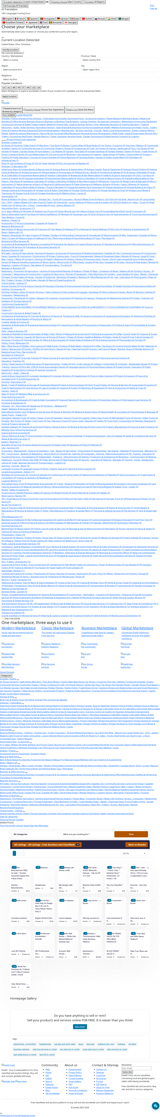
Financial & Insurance (13, 397)
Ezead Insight (75, 1069)
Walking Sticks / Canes (74, 193)
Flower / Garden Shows (24, 151)
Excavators (123, 484)
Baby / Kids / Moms (54, 334)
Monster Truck (114, 498)
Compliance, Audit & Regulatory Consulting (23, 546)
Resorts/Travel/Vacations (62, 280)
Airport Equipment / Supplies (32, 223)
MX (28, 87)
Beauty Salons (25, 528)
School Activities (51, 157)
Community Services (32, 148)
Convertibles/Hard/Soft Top (117, 211)
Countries (101, 1075)
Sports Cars (106, 214)
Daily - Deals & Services (14, 331)
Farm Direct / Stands (55, 349)
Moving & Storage (80, 427)
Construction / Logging (40, 274)
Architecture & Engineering (16, 316)
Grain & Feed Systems (13, 388)
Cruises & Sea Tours (68, 582)
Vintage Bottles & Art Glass (141, 187)
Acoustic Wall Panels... (64, 952)
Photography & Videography (99, 325)
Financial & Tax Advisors (65, 244)
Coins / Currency (145, 175)
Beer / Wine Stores (12, 346)
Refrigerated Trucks (123, 418)
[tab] (47, 844)
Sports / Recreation (33, 265)
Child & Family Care (36, 507)
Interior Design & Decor (57, 427)
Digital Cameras (65, 537)
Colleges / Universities (105, 364)
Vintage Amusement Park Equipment (86, 187)
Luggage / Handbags (90, 292)
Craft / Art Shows (99, 148)
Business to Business (13, 268)
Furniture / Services (35, 259)
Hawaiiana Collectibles (35, 181)
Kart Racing (99, 498)
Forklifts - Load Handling (120, 274)
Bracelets (7, 445)
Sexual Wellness (101, 229)
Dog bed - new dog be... (138, 886)
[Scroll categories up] (3, 140)
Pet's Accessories (68, 163)
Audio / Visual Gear (45, 537)
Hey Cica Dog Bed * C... (115, 886)
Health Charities (125, 286)
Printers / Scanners (142, 298)
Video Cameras (56, 540)
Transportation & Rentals (103, 585)
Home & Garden (33, 340)
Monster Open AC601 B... (92, 886)
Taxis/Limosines (122, 214)
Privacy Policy (75, 1072)
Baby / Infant (20, 292)
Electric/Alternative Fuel (14, 214)
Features (50, 1084)
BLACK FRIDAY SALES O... (113, 952)
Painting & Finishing (145, 316)
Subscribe (127, 1072)
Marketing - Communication (133, 457)
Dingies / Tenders (52, 235)
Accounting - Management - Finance (20, 451)
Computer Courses (12, 469)
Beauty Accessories (27, 229)
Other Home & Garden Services (129, 597)
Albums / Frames (25, 537)
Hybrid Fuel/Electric (49, 214)
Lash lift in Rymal (18, 951)
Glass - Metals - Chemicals (106, 801)
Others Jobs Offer (32, 460)
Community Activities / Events (140, 682)
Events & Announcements (74, 385)
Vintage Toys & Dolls (27, 193)
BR (14, 87)
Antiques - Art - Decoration (16, 406)
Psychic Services (128, 528)
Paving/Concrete (83, 487)
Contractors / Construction (34, 256)
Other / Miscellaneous (54, 510)
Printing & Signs (124, 325)
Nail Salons (111, 528)
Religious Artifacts (103, 184)
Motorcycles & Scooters (99, 202)
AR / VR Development (41, 603)
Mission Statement (105, 1090)
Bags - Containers (102, 271)
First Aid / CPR (30, 367)
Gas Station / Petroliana (88, 714)
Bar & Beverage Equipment (42, 519)
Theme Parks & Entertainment (74, 585)
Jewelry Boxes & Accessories (39, 445)
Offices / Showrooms (117, 573)
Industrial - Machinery (58, 277)
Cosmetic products (19, 918)
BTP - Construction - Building (16, 454)
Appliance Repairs (11, 427)
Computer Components (61, 298)
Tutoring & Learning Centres (115, 358)
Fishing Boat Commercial (75, 235)
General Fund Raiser (104, 286)
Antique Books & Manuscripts (36, 169)
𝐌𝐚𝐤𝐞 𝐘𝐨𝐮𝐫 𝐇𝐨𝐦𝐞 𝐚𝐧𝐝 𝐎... (138, 952)
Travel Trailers (57, 567)
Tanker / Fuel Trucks (35, 421)
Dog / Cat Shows (140, 148)
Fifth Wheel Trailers (75, 564)
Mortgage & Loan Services (137, 400)
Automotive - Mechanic (144, 451)
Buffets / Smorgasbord (34, 346)
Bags (5, 394)
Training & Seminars (28, 478)
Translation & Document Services (43, 247)
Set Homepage (53, 1093)
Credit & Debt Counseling (45, 400)
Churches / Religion (136, 145)
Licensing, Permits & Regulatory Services (33, 552)
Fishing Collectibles (87, 178)
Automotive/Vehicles (62, 271)
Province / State (88, 56)
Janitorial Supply (11, 522)
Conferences (81, 148)
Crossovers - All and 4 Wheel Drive (79, 199)
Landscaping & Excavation (119, 316)
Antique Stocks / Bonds (87, 172)
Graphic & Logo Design (45, 606)
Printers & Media (131, 537)
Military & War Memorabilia (83, 181)
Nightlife (113, 475)
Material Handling (34, 487)
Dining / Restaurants (13, 349)
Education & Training (13, 355)
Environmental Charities (80, 286)
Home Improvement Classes (53, 367)
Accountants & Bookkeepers (16, 400)
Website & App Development (17, 609)
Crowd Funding (76, 1078)
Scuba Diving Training (25, 370)
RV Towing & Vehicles (22, 567)
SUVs (95, 214)
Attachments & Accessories (41, 484)
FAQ (70, 1084)
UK (38, 87)
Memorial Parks (96, 528)
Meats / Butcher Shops (122, 349)
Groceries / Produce (12, 340)
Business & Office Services (15, 241)
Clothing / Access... (144, 271)
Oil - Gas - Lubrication (121, 277)
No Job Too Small (11, 504)
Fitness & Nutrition (64, 412)
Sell (47, 1075)
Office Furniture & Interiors (34, 522)
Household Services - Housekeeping (20, 457)
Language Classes (32, 469)
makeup (121, 1044)
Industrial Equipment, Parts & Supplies (105, 436)
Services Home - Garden (14, 591)
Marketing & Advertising (118, 244)
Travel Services (125, 585)
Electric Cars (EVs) (107, 199)
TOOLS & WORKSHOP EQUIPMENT (126, 307)
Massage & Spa (77, 528)
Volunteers (135, 157)
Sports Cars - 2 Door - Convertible (33, 205)
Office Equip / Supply (83, 262)
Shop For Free (102, 1087)
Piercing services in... (91, 918)
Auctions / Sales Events (26, 145)
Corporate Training (31, 358)
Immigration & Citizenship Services (140, 546)
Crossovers (139, 211)
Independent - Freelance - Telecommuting (60, 457)
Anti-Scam (73, 1087)
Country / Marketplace (12, 56)
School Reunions (69, 157)
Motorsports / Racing (14, 495)
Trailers (101, 421)
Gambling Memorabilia (137, 178)
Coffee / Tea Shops (104, 346)
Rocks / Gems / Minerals (127, 184)
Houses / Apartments (79, 573)
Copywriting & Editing (72, 325)
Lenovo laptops (65, 918)
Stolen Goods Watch (117, 157)
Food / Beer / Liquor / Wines (128, 786)
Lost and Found (57, 154)
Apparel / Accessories (58, 253)
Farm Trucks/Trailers (99, 385)
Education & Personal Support (92, 507)
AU (9, 87)
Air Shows (8, 145)
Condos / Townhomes (37, 573)
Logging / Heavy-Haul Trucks (97, 418)
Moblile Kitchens (144, 349)
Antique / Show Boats (13, 235)
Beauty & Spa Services (41, 412)
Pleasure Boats (27, 238)
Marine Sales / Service (101, 789)
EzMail (49, 1078)
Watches (96, 445)
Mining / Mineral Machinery (58, 487)
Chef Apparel (83, 519)
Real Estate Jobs (72, 460)
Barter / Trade (10, 385)
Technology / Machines (129, 522)
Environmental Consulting (42, 436)
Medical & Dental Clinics (87, 412)
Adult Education (35, 364)
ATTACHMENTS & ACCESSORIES (18, 307)
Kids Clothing (70, 292)
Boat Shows (93, 145)
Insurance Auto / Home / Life (101, 259)
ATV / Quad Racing (12, 498)
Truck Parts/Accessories (144, 214)
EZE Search (101, 1084)
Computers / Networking (15, 274)
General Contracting (94, 316)
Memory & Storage (111, 537)
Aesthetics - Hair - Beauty (52, 451)
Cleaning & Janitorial (33, 427)
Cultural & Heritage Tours (93, 582)
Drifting (68, 498)
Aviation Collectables (59, 175)
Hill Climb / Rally (83, 498)
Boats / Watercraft (12, 232)
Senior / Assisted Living (35, 576)
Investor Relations (104, 1093)
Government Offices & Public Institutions (101, 546)
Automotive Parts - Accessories (18, 208)
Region (5, 65)
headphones (45, 1044)
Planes (52, 223)
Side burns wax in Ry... (137, 919)
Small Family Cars (122, 735)
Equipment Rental (50, 385)
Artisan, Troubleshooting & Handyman (21, 594)
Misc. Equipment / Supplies (136, 235)
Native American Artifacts (30, 184)
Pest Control (98, 427)
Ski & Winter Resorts (46, 585)
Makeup (70, 229)
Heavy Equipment (70, 307)
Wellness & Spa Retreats (14, 588)
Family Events (74, 475)
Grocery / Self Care (99, 349)
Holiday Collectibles (58, 181)
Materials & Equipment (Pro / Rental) (63, 597)
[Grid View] (14, 853)
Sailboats (42, 238)
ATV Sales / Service (12, 253)
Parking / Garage (138, 573)
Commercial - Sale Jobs (71, 454)
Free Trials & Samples (141, 337)
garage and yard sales (64, 1044)
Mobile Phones (62, 492)
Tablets (105, 492)
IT (23, 87)
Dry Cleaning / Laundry (23, 337)
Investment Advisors (111, 400)
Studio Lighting (39, 540)
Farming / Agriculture (14, 382)
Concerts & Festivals (39, 475)
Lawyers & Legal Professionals (108, 549)
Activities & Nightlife (12, 334)
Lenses (95, 537)
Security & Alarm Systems (144, 427)
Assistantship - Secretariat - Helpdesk (113, 451)
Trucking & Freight (83, 615)
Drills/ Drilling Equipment (102, 484)
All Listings (101, 1078)
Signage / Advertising (104, 522)
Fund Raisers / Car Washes (52, 151)
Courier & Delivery (12, 615)
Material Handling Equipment (27, 262)
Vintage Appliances (116, 187)
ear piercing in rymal (70, 1049)
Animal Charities (11, 286)
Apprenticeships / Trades (57, 364)
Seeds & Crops (138, 388)
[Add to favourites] (27, 867)
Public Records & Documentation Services (114, 555)
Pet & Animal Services (107, 340)
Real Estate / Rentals (147, 262)
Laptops (48, 492)
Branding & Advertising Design (44, 325)
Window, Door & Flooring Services (19, 430)
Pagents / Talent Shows (105, 154)
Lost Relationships (38, 154)
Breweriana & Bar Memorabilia (87, 175)
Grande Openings (98, 151)
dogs (80, 1044)
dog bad (90, 1044)
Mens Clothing (110, 292)
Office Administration (142, 244)
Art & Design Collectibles (137, 172)
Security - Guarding (92, 460)
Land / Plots (99, 573)
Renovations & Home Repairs (17, 319)
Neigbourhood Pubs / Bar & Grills (19, 352)
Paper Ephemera (83, 184)
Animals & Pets (10, 160)
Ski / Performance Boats (61, 238)
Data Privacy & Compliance (141, 603)
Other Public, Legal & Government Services (34, 555)
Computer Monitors (63, 376)
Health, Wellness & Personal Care (19, 409)
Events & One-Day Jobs (121, 507)
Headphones (82, 376)
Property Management (118, 427)
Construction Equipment (15, 304)
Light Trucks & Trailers (44, 202)
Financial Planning (69, 400)
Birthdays (7, 475)
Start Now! (80, 1026)
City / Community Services (130, 253)
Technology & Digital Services (17, 600)
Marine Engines (113, 235)
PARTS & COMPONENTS (95, 307)
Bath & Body (9, 229)
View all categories (9, 816)
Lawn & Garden (50, 388)
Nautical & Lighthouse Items (59, 184)
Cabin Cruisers (33, 235)
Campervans (57, 564)
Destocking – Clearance (121, 594)
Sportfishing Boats (84, 238)
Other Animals (50, 163)
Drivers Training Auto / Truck (64, 256)
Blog (48, 1090)
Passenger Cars (81, 214)
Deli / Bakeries (148, 346)
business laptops (22, 1049)
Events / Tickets (68, 337)
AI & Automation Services (15, 603)
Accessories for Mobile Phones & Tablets (22, 492)
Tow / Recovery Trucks (59, 421)
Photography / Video (145, 277)
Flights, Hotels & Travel (117, 337)
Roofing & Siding (41, 319)
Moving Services (31, 615)
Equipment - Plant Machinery (91, 274)
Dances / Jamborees (120, 148)
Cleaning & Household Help (62, 507)
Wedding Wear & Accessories (34, 394)
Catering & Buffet (66, 519)
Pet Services (131, 510)
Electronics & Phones (47, 337)
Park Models (131, 564)
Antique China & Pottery (136, 169)
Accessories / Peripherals (15, 298)
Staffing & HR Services (13, 247)
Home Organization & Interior (28, 597)
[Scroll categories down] (5, 140)
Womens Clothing (145, 292)
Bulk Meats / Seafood (82, 346)
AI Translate (21, 5)
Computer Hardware (40, 376)
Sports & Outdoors (130, 475)
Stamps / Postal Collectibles (52, 187)
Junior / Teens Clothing (50, 292)
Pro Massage (84, 229)
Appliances (36, 406)
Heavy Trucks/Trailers (16, 277)
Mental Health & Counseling (115, 412)
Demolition (82, 484)
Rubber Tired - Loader (126, 487)
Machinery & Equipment (94, 388)
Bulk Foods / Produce (58, 346)
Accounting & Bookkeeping (16, 244)
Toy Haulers (42, 567)
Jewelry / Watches (80, 277)
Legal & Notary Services (91, 244)
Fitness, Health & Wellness (91, 337)
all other (132, 1044)
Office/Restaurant (100, 277)
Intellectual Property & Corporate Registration (25, 549)
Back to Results (137, 844)
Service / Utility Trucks (146, 418)
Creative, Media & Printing (15, 322)
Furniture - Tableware (55, 406)
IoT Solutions (94, 606)
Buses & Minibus (11, 199)
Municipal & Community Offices (115, 552)
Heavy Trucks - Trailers (14, 415)
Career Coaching (11, 358)
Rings (86, 445)
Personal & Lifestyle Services (109, 510)
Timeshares (55, 576)
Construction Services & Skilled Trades (21, 313)
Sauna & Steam (146, 528)
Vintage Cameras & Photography (19, 190)
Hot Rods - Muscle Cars (130, 199)
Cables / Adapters (38, 298)
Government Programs (144, 385)
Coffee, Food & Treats (127, 334)
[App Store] (21, 1081)
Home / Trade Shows (145, 151)
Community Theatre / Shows (59, 148)
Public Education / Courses (27, 157)
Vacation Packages (144, 585)
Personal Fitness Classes (102, 367)
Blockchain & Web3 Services (68, 603)
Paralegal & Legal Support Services (74, 555)
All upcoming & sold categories (21, 139)
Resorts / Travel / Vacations (16, 579)
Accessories (9, 223)
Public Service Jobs (52, 460)
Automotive (77, 253)
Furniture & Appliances (14, 403)
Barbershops (9, 528)
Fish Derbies (118, 685)
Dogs (30, 163)
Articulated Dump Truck (14, 484)
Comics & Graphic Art (13, 178)
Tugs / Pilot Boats (105, 238)
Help (48, 1069)
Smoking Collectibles (42, 720)
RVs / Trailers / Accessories (16, 561)
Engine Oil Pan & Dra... (44, 918)
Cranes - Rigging (65, 484)
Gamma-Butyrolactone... (17, 886)
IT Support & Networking (72, 606)
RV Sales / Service (126, 262)
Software (7, 301)
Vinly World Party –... (19, 984)
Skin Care (116, 229)
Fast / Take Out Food (77, 349)
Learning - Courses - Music (15, 466)
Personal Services (12, 525)
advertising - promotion (25, 1044)
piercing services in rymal (45, 1049)
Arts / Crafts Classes (82, 364)
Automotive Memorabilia (34, 175)
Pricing (99, 1081)
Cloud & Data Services (96, 603)
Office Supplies (57, 522)
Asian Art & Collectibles (125, 708)
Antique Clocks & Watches (146, 705)
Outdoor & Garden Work (80, 510)
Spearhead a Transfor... (88, 952)
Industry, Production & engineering (100, 457)
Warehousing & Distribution (126, 615)
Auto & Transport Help (14, 507)
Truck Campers (74, 567)
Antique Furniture (31, 172)
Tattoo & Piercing (22, 531)
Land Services (33, 388)
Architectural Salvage (111, 172)
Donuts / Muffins (33, 349)
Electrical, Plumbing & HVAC (68, 316)
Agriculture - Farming (39, 271)
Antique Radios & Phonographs (58, 172)
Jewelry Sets (62, 445)
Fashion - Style (10, 391)
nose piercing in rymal (93, 1049)
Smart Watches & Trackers (86, 492)
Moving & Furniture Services (97, 597)
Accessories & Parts (12, 564)
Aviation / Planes (11, 220)
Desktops (80, 298)
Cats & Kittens (18, 163)
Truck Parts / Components (121, 421)
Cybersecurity (117, 603)
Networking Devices (121, 298)
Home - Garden (36, 277)
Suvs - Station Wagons (62, 205)
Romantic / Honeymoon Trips (19, 585)
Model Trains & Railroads (136, 181)
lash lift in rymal (47, 1054)
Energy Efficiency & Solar (15, 436)
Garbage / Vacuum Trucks (67, 418)
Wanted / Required (145, 421)
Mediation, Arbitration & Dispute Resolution (76, 552)
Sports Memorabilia (26, 187)
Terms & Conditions (78, 1090)
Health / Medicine (56, 259)
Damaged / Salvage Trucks (15, 418)
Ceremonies (21, 475)
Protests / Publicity (65, 691)
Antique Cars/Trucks (46, 211)
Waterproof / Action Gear (79, 540)
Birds (5, 163)
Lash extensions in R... (114, 919)
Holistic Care (41, 528)
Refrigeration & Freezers (80, 522)
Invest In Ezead (76, 1093)
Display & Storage (124, 519)
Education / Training (13, 361)
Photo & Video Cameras (103, 376)
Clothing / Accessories (13, 289)
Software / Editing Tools (17, 540)
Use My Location (10, 49)
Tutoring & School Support (81, 469)
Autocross (28, 498)
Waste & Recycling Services (16, 439)
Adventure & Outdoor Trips (16, 582)
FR (19, 87)
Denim (33, 292)
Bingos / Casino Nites (74, 145)
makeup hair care (106, 1044)
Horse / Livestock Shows (14, 154)
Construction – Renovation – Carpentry (89, 594)
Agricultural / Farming (34, 253)
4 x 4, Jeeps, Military (12, 211)
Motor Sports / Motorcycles (57, 262)
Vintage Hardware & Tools (114, 190)
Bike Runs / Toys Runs (51, 145)
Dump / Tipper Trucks (41, 418)
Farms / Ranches (58, 573)
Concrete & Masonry (42, 316)
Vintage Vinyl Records (50, 193)
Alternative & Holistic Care (15, 412)
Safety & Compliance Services (141, 436)
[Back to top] (1, 1113)
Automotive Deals (34, 334)
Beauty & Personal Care (78, 334)
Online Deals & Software (82, 340)
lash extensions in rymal (25, 1054)
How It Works (75, 1075)
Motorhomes (116, 564)
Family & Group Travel (119, 582)
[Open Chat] (155, 1106)
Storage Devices (23, 301)
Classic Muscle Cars (68, 211)
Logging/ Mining (11, 481)
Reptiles (83, 163)
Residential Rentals (12, 576)
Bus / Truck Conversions (36, 564)
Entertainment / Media (91, 256)
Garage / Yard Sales (76, 151)
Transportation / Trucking (58, 265)
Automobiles (10, 196)
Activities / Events (12, 142)
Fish (38, 163)
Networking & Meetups (95, 475)
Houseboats (96, 235)
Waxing (37, 531)
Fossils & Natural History (111, 178)
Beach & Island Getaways (44, 582)
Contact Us (101, 1069)
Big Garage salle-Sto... (66, 886)
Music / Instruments (68, 717)
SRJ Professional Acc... (42, 952)
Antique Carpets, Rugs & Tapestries (105, 169)
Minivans (66, 214)
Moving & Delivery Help (29, 510)
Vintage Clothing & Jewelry (86, 190)
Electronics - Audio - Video (15, 373)
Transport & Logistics (13, 612)
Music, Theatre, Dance (55, 469)
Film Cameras (83, 537)
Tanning (7, 531)
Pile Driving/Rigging (103, 487)
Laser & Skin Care (58, 528)
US (33, 87)
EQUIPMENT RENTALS (47, 307)
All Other (28, 211)
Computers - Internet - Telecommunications (106, 454)
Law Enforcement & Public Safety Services (70, 549)
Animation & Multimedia (14, 325)
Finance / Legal (140, 256)
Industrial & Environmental (16, 433)
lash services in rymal (117, 1049)
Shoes (14, 394)
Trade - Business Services (25, 463)
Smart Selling (75, 1081)
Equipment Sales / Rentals (118, 256)
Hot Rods (33, 214)
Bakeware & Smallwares (14, 519)
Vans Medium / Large (13, 217)
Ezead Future (52, 1087)
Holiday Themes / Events (121, 151)
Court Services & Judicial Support (63, 546)
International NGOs (145, 286)
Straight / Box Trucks (13, 421)
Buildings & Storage (29, 385)
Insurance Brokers (90, 400)
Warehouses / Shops (73, 576)
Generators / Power (97, 564)
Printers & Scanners (127, 376)
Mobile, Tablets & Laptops (15, 490)
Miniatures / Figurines (110, 181)
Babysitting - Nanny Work (45, 454)
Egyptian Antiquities (36, 178)
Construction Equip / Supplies (139, 783)
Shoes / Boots (127, 292)
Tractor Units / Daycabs (83, 421)
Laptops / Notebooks (98, 298)
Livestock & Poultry (70, 388)
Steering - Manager (113, 460)
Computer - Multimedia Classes (134, 364)
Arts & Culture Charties (32, 286)
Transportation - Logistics (52, 463)
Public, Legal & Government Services (21, 543)
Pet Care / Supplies (105, 262)
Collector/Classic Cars (90, 211)
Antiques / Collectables (14, 166)
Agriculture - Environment (79, 451)
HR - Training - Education (142, 454)
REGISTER (27, 115)
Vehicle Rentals (102, 615)
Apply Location (9, 96)
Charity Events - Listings (14, 283)
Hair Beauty (58, 229)
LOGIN (19, 115)
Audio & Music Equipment (15, 376)
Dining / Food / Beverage (15, 343)
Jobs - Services (10, 448)
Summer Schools (47, 370)
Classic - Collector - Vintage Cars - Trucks (41, 199)
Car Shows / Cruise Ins (113, 145)
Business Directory (12, 250)
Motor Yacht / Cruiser (139, 765)
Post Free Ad (153, 7)
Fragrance (44, 229)
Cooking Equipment (103, 519)
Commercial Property (13, 573)
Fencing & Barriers (121, 385)
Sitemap (100, 1072)
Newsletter (127, 1064)
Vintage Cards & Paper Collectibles (54, 190)
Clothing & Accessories (103, 334)
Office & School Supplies (55, 340)
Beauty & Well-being (12, 226)
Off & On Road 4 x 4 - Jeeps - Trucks (131, 202)
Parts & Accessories (118, 388)
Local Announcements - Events (18, 472)
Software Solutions (142, 606)
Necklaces (76, 445)
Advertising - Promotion (14, 271)
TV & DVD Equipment (27, 379)
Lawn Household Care (128, 259)
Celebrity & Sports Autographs (119, 175)
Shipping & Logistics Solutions (56, 615)
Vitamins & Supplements (136, 229)
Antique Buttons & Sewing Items (69, 169)
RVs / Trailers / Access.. (14, 280)
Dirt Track (41, 498)
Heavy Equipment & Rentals (70, 436)
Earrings (19, 445)
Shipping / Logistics (12, 265)
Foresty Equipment (140, 484)
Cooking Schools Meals (127, 346)
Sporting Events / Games (92, 157)
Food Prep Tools (143, 519)
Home (48, 1072)
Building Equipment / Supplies (100, 253)
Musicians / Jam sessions (79, 154)
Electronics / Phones (65, 274)
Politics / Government (130, 154)
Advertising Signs (11, 169)
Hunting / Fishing (76, 259)
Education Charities (56, 286)
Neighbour (7, 75)
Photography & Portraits (132, 340)
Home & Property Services (15, 424)
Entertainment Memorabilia (61, 178)
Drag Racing (55, 498)
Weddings (45, 478)
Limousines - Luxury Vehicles (71, 202)
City (82, 65)
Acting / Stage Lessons (14, 364)
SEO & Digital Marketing (116, 606)
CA (3, 87)
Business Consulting (42, 244)
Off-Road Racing (133, 498)
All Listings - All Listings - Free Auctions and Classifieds (46, 844)
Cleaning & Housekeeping (55, 594)
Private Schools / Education (130, 367)
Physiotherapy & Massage (144, 412)
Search (49, 1081)
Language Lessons (79, 367)
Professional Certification (85, 358)
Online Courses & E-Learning (57, 358)
